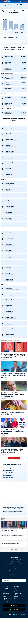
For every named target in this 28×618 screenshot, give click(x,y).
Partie (7, 564)
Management (16, 586)
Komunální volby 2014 (8, 473)
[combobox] (13, 42)
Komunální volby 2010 (8, 475)
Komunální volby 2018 (8, 470)
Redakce (15, 598)
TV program (14, 561)
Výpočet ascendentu (20, 572)
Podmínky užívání (6, 593)
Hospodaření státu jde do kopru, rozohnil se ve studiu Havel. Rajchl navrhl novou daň (13, 529)
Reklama (4, 590)
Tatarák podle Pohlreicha (11, 570)
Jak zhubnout (9, 559)
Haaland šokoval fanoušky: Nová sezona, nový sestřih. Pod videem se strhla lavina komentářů (13, 542)
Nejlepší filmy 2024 (17, 559)
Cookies (4, 596)
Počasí (11, 564)
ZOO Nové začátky (10, 566)
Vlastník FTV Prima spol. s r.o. (7, 599)
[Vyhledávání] (20, 1)
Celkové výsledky (5, 7)
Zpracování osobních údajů (18, 594)
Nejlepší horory (7, 561)
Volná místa (5, 588)
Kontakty (15, 591)
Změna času (21, 561)
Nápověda (16, 596)
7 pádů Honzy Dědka (7, 568)
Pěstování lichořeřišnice (8, 572)
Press (15, 588)
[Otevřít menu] (2, 1)
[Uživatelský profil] (23, 1)
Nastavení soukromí (18, 601)
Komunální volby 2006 (8, 477)
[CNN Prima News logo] (7, 1)
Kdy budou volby (18, 564)
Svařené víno (22, 568)
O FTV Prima (5, 586)
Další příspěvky (13, 458)
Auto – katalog (18, 566)
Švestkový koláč (14, 576)
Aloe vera (20, 570)
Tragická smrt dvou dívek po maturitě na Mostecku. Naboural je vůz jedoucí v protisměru (13, 536)
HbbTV (4, 591)
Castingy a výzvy (17, 590)
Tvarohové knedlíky (9, 574)
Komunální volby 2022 (8, 468)
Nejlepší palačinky (19, 574)
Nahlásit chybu (6, 601)
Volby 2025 (15, 568)
